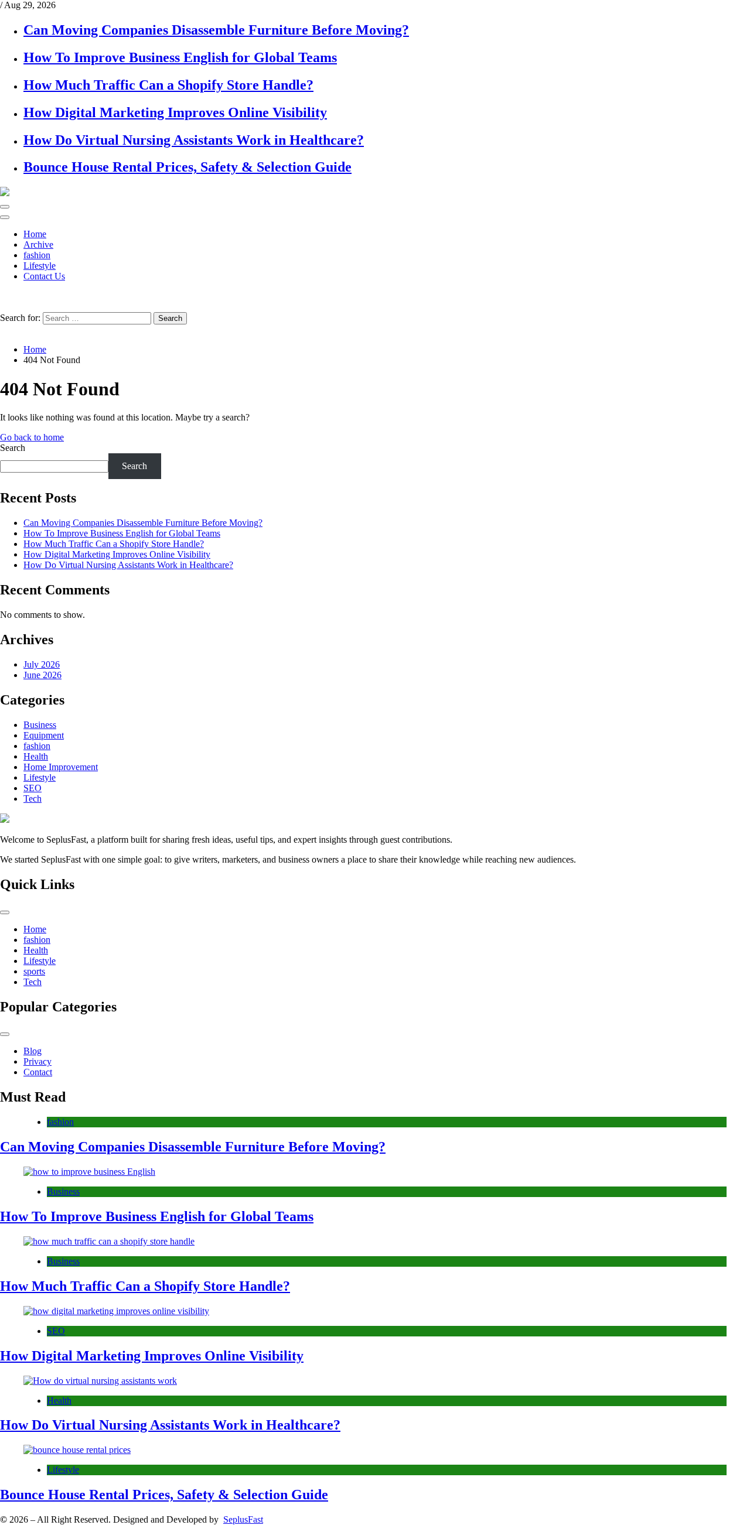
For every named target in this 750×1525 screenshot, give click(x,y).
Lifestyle (39, 266)
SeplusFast (243, 1519)
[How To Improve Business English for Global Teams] (375, 1172)
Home (34, 234)
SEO (32, 788)
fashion (36, 255)
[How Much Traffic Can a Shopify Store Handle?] (375, 1241)
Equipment (43, 735)
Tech (32, 798)
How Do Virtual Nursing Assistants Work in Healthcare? (193, 140)
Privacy (37, 1061)
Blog (32, 1051)
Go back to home (32, 437)
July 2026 (41, 664)
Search (12, 448)
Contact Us (44, 276)
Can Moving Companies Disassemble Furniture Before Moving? (216, 29)
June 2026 (42, 675)
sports (34, 971)
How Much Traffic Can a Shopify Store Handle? (168, 85)
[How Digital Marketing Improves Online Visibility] (375, 1311)
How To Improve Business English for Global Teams (180, 57)
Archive (38, 244)
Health (35, 756)
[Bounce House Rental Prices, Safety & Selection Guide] (375, 1450)
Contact (37, 1072)
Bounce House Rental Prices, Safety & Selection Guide (187, 167)
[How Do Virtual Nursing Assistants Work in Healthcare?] (375, 1381)
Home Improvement (60, 767)
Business (39, 725)
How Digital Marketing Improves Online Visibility (175, 112)
